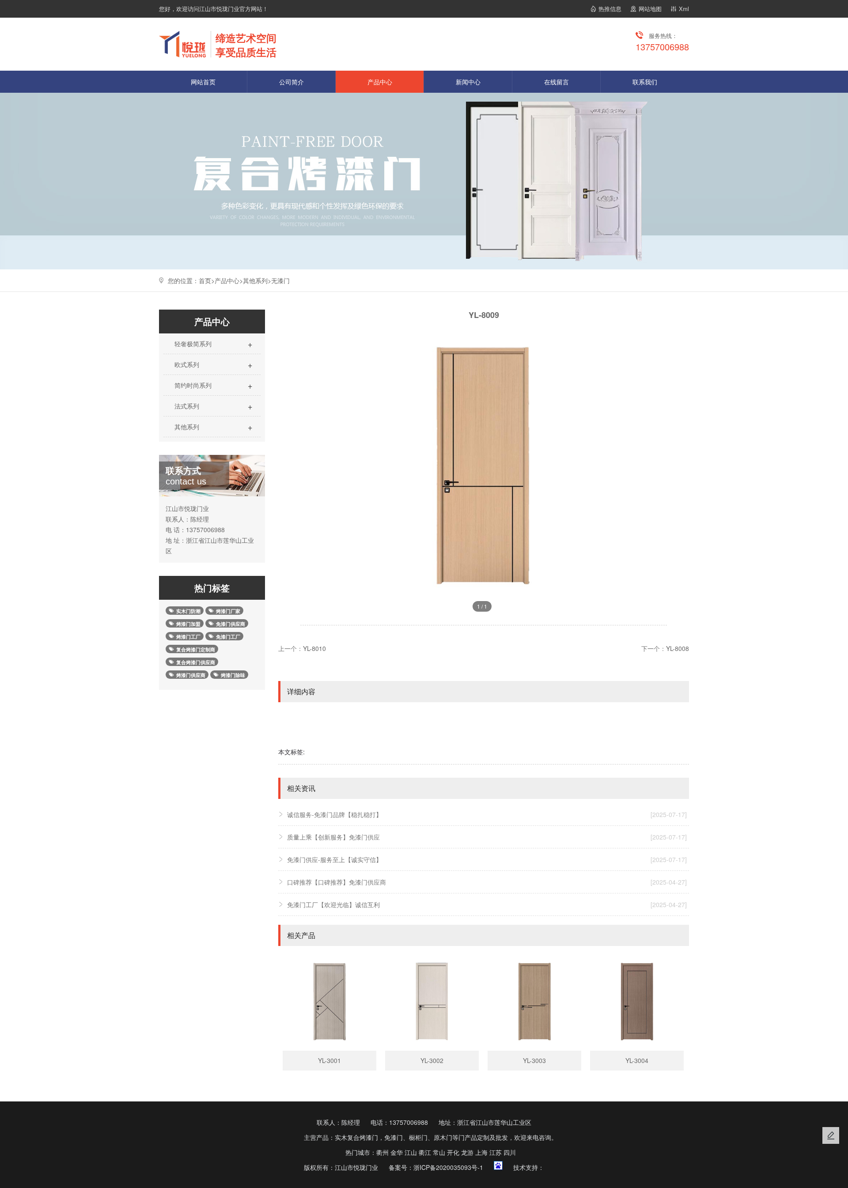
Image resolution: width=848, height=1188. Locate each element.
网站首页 (203, 81)
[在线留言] (830, 1135)
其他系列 (255, 280)
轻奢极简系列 (213, 343)
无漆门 (280, 280)
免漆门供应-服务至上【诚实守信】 (487, 859)
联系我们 (644, 81)
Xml (684, 8)
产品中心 (379, 81)
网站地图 (650, 8)
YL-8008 (677, 648)
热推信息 (609, 8)
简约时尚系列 (213, 385)
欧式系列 (213, 364)
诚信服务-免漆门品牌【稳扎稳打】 (487, 814)
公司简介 (291, 81)
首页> (207, 280)
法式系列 (213, 406)
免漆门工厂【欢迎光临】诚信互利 (487, 904)
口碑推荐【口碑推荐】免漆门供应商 (487, 882)
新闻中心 (468, 81)
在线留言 (556, 81)
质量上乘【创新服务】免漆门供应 (487, 836)
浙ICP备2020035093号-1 (448, 1167)
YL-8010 (314, 648)
